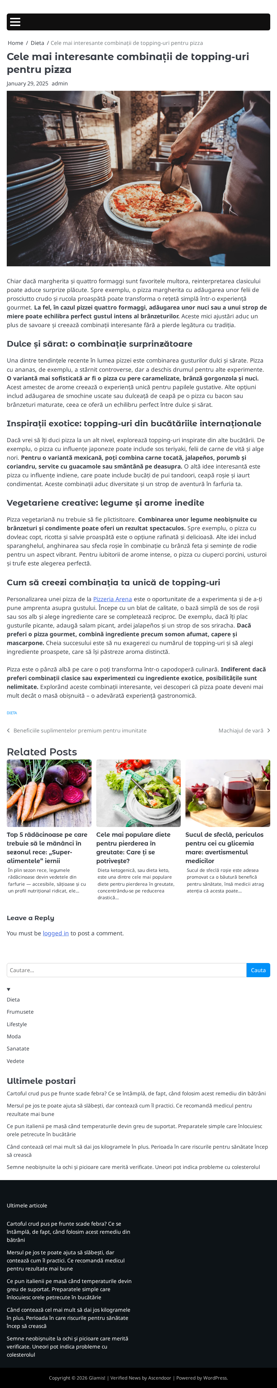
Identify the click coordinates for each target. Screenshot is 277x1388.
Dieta (12, 712)
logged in (56, 933)
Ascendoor (159, 1378)
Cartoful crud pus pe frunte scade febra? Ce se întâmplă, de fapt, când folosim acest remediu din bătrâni (136, 1093)
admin (60, 83)
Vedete (15, 1061)
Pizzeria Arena (112, 599)
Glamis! (97, 1378)
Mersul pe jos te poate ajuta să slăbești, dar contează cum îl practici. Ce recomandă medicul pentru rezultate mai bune (66, 1261)
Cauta (258, 970)
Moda (14, 1036)
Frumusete (20, 1011)
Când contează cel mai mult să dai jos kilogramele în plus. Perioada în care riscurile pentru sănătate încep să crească (68, 1318)
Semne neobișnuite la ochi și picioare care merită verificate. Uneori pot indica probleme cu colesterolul (133, 1167)
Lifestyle (17, 1024)
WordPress (215, 1378)
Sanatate (18, 1048)
